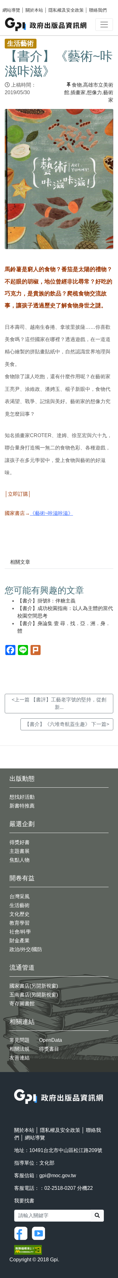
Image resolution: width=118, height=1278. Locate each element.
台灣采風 (19, 896)
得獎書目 (49, 1049)
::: (16, 1085)
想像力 (94, 92)
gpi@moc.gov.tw (57, 1175)
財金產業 (19, 940)
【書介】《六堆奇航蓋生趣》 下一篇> (67, 724)
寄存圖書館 (22, 1003)
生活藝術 (19, 905)
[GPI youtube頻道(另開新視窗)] (40, 1232)
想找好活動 (22, 797)
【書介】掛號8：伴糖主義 (46, 600)
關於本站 (34, 10)
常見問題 (19, 1040)
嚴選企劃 (22, 823)
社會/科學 (20, 931)
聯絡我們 (98, 10)
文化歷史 (19, 914)
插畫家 (78, 92)
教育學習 (19, 923)
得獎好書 (19, 842)
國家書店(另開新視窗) (33, 986)
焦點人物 (19, 860)
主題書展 (19, 851)
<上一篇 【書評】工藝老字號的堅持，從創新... (59, 703)
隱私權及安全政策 (66, 10)
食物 (77, 85)
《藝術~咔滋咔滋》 (51, 513)
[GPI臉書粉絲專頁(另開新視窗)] (22, 1232)
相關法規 (19, 1049)
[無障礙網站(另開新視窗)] (28, 1249)
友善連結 (19, 1057)
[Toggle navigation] (104, 24)
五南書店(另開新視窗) (33, 994)
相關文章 (20, 562)
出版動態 (22, 778)
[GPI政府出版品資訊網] (46, 24)
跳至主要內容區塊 (17, 3)
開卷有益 (22, 878)
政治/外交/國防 (25, 949)
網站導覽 (11, 10)
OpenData (50, 1040)
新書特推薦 (22, 805)
